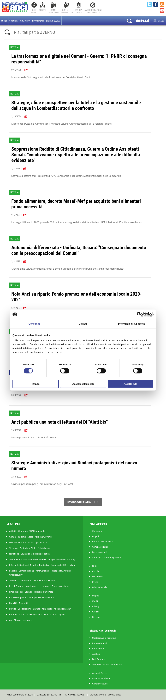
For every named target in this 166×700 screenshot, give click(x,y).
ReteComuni (98, 649)
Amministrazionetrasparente (93, 11)
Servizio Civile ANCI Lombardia (107, 664)
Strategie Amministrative (104, 638)
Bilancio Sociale (99, 587)
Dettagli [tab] (83, 323)
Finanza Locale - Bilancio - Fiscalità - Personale (31, 591)
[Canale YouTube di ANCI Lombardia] (162, 10)
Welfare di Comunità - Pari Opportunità (28, 542)
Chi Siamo (34, 11)
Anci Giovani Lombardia (20, 620)
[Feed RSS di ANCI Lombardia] (162, 4)
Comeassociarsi (53, 11)
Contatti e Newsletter (102, 541)
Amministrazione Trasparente (106, 557)
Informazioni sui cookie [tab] (131, 323)
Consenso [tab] (34, 323)
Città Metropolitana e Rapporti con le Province (31, 597)
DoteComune (98, 659)
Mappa (95, 596)
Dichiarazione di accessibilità (105, 694)
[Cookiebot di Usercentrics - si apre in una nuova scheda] (139, 314)
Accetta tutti (130, 383)
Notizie (4, 20)
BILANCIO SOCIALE (53, 20)
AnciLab (96, 654)
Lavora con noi (99, 552)
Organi (42, 10)
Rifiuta (35, 383)
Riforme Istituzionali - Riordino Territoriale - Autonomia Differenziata (42, 565)
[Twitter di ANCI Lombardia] (149, 4)
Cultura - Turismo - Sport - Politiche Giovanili (30, 536)
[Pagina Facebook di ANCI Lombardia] (155, 4)
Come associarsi (100, 547)
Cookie (95, 601)
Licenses (96, 617)
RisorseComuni (99, 643)
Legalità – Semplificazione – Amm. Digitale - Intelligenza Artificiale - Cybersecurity (40, 572)
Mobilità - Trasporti (18, 603)
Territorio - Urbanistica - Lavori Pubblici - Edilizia (32, 580)
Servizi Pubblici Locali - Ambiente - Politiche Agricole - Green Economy (42, 559)
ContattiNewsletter (67, 11)
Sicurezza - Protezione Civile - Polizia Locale (29, 548)
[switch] (64, 370)
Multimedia (25, 20)
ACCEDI (161, 20)
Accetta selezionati (83, 383)
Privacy (95, 606)
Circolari (13, 20)
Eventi (95, 582)
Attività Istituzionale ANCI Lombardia (27, 531)
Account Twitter (99, 673)
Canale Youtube (99, 684)
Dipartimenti (38, 20)
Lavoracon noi (79, 11)
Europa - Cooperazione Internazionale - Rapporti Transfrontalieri (40, 608)
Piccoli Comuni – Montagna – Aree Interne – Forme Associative (39, 586)
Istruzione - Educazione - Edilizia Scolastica (29, 553)
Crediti (95, 612)
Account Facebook (101, 678)
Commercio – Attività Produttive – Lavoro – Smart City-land (37, 614)
